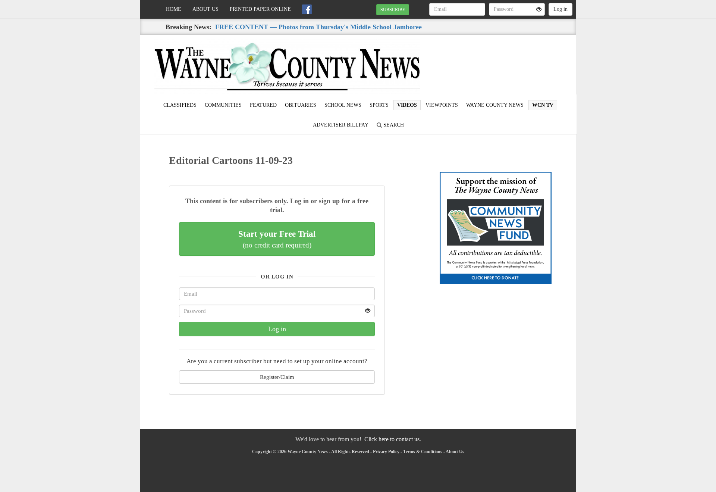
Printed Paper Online (260, 9)
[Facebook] (306, 9)
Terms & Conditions (422, 451)
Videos (407, 105)
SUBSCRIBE (392, 9)
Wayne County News (495, 105)
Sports (379, 105)
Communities (223, 105)
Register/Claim (277, 377)
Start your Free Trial (276, 239)
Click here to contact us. (392, 439)
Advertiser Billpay (340, 125)
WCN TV (542, 105)
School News (342, 105)
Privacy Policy (386, 451)
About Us (205, 9)
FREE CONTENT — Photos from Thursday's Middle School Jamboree (318, 27)
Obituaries (300, 105)
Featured (263, 105)
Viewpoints (441, 105)
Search (393, 125)
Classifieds (180, 105)
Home (173, 9)
